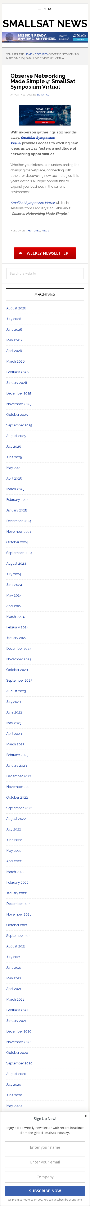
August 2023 (16, 691)
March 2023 (15, 744)
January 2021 (16, 1021)
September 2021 (19, 936)
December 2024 (18, 521)
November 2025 (18, 404)
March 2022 (15, 872)
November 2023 (18, 659)
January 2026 (16, 383)
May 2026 (14, 340)
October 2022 (17, 797)
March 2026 (15, 361)
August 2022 (16, 819)
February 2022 (17, 882)
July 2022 (13, 829)
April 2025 (14, 478)
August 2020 (16, 1074)
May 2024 (14, 595)
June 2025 (14, 457)
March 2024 (15, 617)
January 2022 (16, 893)
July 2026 (13, 319)
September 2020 (19, 1063)
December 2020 (18, 1031)
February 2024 (17, 627)
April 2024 (14, 606)
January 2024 (16, 638)
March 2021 (15, 999)
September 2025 (19, 425)
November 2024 (19, 532)
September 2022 (19, 808)
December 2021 (18, 904)
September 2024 (19, 553)
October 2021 (16, 925)
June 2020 (14, 1095)
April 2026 (14, 351)
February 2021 (17, 1010)
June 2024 (14, 585)
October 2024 (17, 542)
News (45, 230)
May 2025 (14, 468)
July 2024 (13, 574)
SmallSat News (45, 23)
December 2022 (18, 776)
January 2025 (16, 510)
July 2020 (13, 1085)
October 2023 (17, 670)
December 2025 (18, 393)
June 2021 (14, 968)
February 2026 (17, 372)
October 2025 (17, 415)
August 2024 (16, 563)
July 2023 (13, 702)
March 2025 (15, 489)
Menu (48, 9)
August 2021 (16, 946)
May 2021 (13, 978)
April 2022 (14, 861)
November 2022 (18, 787)
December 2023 (18, 649)
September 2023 (19, 680)
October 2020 (17, 1053)
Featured (34, 230)
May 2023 (14, 723)
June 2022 (14, 840)
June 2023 (14, 712)
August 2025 (16, 436)
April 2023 (14, 734)
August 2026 (16, 308)
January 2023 (16, 766)
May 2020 (14, 1106)
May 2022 (14, 851)
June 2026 (14, 330)
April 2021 (13, 989)
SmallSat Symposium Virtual (32, 203)
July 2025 (13, 446)
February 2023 (17, 755)
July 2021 (13, 957)
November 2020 (19, 1042)
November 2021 (18, 914)
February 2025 (17, 500)
